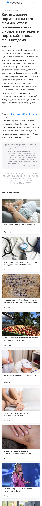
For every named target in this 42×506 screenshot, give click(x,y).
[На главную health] (15, 3)
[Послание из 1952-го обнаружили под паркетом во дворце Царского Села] (21, 292)
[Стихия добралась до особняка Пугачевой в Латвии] (21, 480)
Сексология (19, 10)
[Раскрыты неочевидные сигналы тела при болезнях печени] (21, 405)
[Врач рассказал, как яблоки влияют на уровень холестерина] (21, 329)
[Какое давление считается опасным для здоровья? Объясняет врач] (21, 254)
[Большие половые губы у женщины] (21, 216)
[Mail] (8, 3)
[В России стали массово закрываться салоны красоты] (21, 367)
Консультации (7, 10)
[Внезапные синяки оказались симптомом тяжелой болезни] (21, 443)
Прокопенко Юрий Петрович (24, 114)
